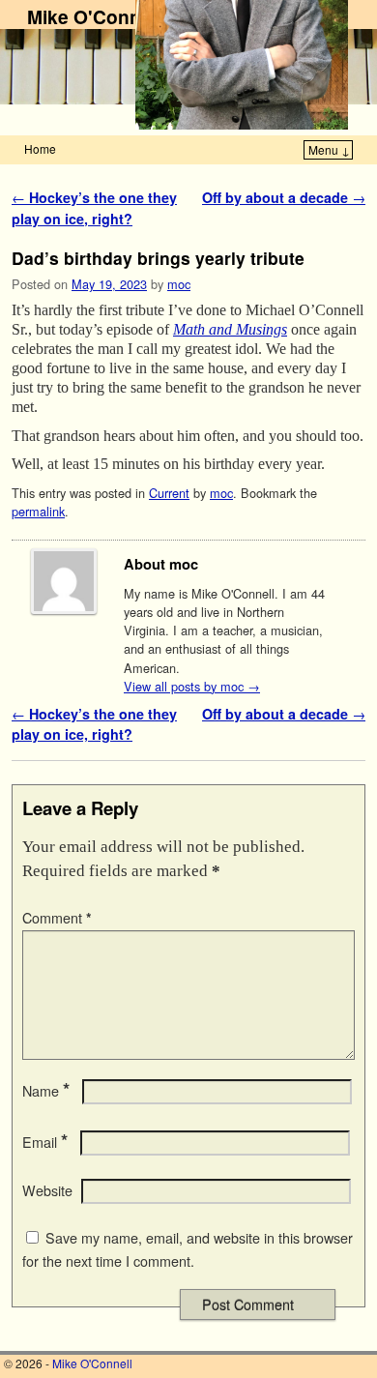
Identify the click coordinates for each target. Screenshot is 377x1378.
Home (40, 148)
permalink (38, 511)
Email (45, 1142)
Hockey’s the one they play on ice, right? (94, 208)
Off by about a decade (283, 197)
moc (178, 284)
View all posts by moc (192, 686)
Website (47, 1190)
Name (46, 1090)
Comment (57, 917)
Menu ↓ (329, 149)
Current (169, 493)
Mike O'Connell (94, 16)
